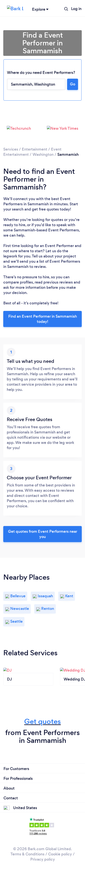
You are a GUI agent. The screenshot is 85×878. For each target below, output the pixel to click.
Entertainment (34, 149)
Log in (76, 8)
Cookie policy (60, 854)
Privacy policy (42, 859)
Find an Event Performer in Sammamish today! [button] (42, 319)
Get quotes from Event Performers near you (42, 534)
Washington (43, 154)
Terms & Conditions (27, 854)
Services (10, 149)
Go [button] (72, 84)
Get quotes (42, 721)
